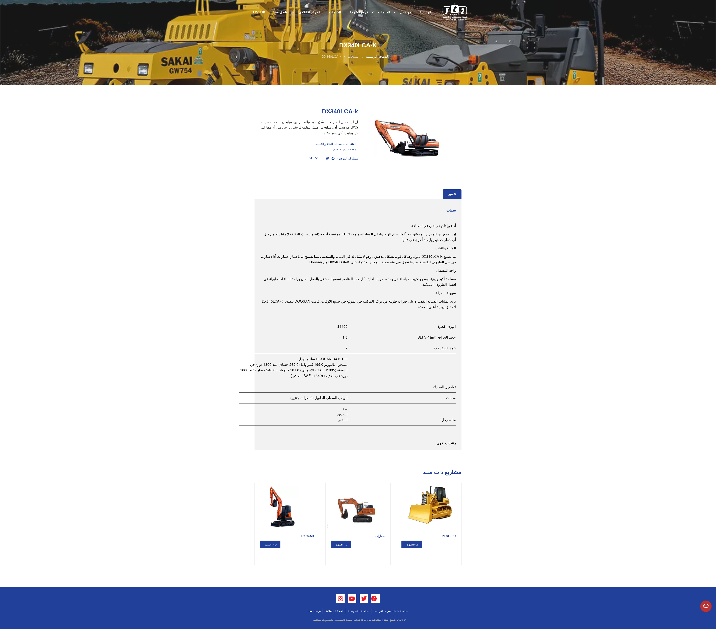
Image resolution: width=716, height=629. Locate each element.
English (259, 12)
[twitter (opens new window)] (364, 598)
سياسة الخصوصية (358, 611)
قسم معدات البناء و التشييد (332, 143)
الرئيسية (425, 12)
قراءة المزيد (412, 544)
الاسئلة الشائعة (334, 611)
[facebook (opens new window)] (375, 598)
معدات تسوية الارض (344, 149)
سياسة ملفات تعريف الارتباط (391, 611)
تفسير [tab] (452, 194)
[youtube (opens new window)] (352, 598)
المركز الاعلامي (309, 12)
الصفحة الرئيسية (377, 56)
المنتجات (384, 12)
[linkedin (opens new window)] (340, 598)
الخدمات (335, 12)
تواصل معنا (281, 12)
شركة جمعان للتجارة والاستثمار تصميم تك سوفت (340, 620)
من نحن (405, 12)
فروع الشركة (359, 12)
